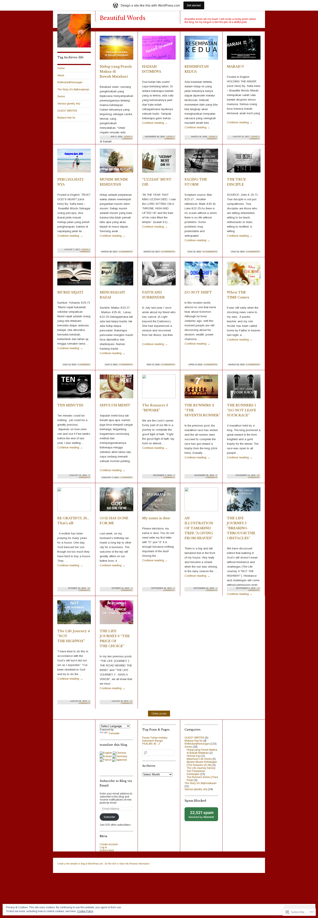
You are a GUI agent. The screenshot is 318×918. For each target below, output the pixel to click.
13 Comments (210, 252)
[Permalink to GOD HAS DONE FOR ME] (116, 501)
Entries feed (107, 850)
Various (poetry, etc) (68, 103)
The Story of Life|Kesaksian (73, 89)
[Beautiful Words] (74, 46)
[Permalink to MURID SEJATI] (74, 275)
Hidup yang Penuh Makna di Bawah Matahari (202, 751)
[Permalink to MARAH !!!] (243, 49)
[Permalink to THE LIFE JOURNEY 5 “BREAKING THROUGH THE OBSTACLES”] (243, 501)
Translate (113, 733)
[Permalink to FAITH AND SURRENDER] (159, 275)
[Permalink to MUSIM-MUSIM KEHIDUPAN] (116, 162)
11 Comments (126, 702)
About (60, 75)
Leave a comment (127, 137)
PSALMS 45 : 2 (151, 743)
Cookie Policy (85, 911)
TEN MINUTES (70, 405)
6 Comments (252, 364)
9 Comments (168, 364)
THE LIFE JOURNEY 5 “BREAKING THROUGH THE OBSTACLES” (241, 528)
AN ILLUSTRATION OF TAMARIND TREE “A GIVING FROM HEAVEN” (199, 528)
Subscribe (109, 817)
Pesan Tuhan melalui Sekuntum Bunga (154, 739)
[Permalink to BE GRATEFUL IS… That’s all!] (74, 501)
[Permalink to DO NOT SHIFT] (201, 275)
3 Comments (126, 589)
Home (61, 68)
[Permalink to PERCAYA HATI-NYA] (74, 162)
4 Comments (252, 252)
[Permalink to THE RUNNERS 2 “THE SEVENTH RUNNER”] (201, 388)
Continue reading (155, 122)
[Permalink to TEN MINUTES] (74, 388)
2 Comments (125, 252)
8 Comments (168, 252)
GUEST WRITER (67, 110)
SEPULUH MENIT (115, 405)
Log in (103, 847)
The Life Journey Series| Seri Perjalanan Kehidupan (201, 771)
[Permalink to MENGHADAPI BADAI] (116, 275)
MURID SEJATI (70, 292)
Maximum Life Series (199, 758)
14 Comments (253, 589)
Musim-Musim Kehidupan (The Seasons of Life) (202, 763)
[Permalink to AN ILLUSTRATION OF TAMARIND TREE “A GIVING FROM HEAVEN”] (201, 501)
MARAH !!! (235, 66)
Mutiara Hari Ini (66, 117)
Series (61, 96)
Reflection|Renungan (69, 82)
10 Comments (253, 476)
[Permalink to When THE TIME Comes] (243, 275)
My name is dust (156, 518)
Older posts (159, 713)
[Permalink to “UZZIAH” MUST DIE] (159, 162)
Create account (109, 844)
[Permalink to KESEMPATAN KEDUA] (201, 49)
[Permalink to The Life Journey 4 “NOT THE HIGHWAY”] (74, 614)
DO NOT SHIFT (198, 292)
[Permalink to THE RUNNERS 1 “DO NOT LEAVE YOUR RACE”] (243, 388)
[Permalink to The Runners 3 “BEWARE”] (159, 388)
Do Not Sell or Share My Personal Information (127, 864)
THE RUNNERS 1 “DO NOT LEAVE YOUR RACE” (241, 410)
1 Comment (84, 364)
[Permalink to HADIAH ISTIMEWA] (159, 49)
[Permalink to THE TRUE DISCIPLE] (243, 162)
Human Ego (194, 755)
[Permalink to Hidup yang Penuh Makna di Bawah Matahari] (116, 49)
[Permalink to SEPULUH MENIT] (116, 388)
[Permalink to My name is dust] (159, 501)
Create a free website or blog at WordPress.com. (80, 864)
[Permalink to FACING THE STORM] (201, 162)
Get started (194, 5)
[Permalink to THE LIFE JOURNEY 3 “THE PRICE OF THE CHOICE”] (116, 614)
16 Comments (84, 589)
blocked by (203, 815)
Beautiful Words (122, 18)
